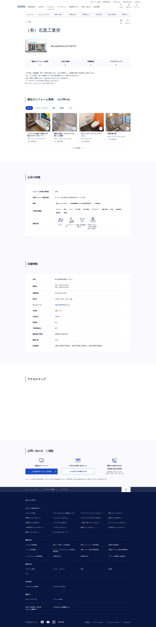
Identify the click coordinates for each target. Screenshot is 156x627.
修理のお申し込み (127, 1)
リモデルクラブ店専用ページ (62, 607)
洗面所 (62, 108)
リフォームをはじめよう (32, 508)
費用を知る (28, 540)
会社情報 (96, 7)
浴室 (53, 108)
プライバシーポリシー (98, 622)
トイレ (70, 108)
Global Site (137, 1)
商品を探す (31, 7)
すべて (29, 108)
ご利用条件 (87, 622)
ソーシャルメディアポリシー (114, 622)
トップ (27, 489)
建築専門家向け (107, 1)
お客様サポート (74, 7)
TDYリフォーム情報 (95, 1)
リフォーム (50, 7)
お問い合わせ (117, 1)
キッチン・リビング (42, 108)
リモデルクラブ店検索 (49, 489)
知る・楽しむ (86, 7)
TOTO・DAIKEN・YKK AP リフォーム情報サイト (33, 608)
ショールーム (61, 7)
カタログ (41, 7)
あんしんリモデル (30, 500)
